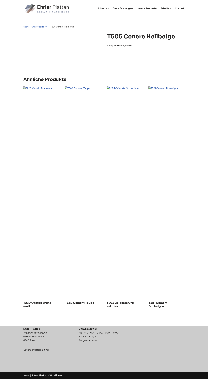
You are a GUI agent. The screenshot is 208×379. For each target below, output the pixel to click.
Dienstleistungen (123, 8)
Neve (26, 375)
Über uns (103, 8)
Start (25, 27)
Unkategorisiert (39, 27)
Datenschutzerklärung (36, 349)
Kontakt (179, 8)
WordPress (56, 375)
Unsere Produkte (147, 8)
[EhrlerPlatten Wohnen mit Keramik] (46, 8)
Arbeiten (166, 8)
